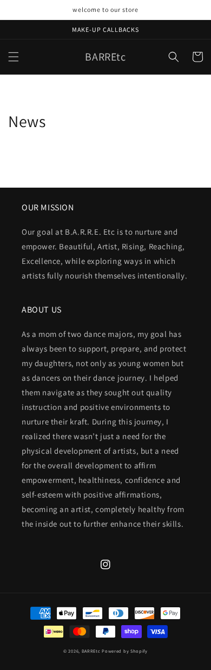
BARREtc (91, 651)
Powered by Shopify (125, 651)
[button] (13, 57)
